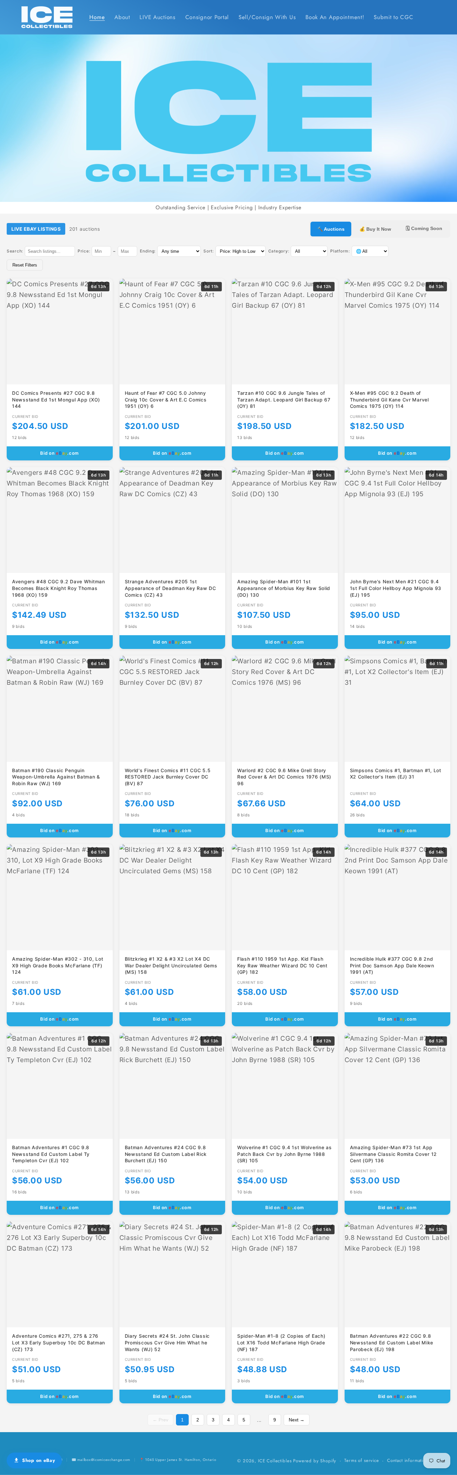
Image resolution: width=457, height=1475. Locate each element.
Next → (296, 1419)
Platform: (340, 250)
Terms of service (361, 1460)
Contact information (407, 1460)
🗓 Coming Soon (424, 228)
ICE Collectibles (274, 1461)
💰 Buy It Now (375, 229)
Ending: (148, 250)
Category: (278, 250)
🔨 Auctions (331, 229)
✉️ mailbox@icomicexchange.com (101, 1459)
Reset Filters (24, 265)
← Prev (160, 1419)
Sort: (208, 250)
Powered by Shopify (314, 1461)
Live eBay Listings (36, 229)
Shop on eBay (38, 1460)
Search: (15, 250)
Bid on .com (59, 453)
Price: (84, 250)
